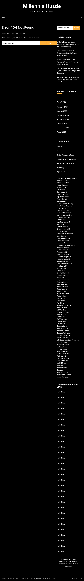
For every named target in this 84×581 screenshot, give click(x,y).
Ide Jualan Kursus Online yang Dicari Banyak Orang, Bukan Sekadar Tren (68, 79)
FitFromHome (61, 324)
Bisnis (59, 151)
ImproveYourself (63, 294)
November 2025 (63, 119)
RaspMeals (61, 301)
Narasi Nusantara (63, 183)
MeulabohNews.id (63, 284)
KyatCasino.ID (62, 266)
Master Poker (62, 201)
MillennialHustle (42, 6)
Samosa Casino (62, 282)
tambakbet (61, 392)
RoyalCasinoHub (63, 280)
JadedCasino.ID (62, 227)
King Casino (61, 224)
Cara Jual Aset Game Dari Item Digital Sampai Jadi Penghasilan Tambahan (68, 70)
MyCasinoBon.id (63, 197)
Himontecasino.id (63, 247)
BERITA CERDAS (63, 180)
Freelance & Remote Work (66, 159)
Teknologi (60, 167)
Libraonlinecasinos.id (64, 264)
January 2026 (62, 111)
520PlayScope (62, 317)
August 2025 (61, 132)
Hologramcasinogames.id (66, 245)
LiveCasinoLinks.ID (63, 222)
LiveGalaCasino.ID (63, 217)
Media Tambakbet (63, 377)
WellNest (60, 365)
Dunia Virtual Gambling (65, 203)
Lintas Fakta (61, 190)
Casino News (61, 208)
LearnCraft (61, 271)
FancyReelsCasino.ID (64, 238)
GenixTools (61, 298)
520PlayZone (62, 310)
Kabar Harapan (62, 185)
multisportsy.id (62, 347)
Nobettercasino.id (63, 259)
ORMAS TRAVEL (63, 342)
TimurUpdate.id (62, 291)
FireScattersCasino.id (64, 206)
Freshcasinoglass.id (64, 257)
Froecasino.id (62, 252)
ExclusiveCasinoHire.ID (65, 234)
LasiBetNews (61, 321)
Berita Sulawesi (62, 338)
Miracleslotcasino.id (64, 243)
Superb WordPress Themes (46, 579)
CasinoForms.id (62, 194)
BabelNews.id (62, 289)
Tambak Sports (62, 372)
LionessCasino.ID (63, 220)
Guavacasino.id (62, 250)
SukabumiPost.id (63, 344)
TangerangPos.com (64, 305)
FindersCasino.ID (63, 231)
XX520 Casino (62, 307)
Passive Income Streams (65, 163)
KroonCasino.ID (62, 268)
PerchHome (61, 303)
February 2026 (62, 107)
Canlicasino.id (62, 192)
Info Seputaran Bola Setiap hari (68, 340)
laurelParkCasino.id (64, 213)
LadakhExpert (62, 363)
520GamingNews (63, 312)
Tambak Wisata (62, 351)
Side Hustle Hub (63, 361)
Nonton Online (62, 349)
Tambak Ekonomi (63, 331)
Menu (4, 17)
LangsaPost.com (63, 358)
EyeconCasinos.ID (63, 229)
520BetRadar (61, 314)
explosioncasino (63, 240)
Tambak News (62, 368)
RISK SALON (61, 356)
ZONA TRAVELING (63, 354)
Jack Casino (61, 236)
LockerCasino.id (63, 210)
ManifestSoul (61, 277)
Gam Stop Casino (63, 254)
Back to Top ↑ (77, 579)
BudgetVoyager (62, 275)
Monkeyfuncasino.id (64, 261)
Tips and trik (61, 172)
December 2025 (63, 115)
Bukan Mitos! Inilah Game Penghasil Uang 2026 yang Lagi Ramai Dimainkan (68, 62)
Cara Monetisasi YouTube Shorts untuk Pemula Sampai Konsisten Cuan (67, 53)
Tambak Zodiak (62, 328)
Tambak (60, 370)
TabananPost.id (62, 287)
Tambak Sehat (62, 326)
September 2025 (63, 128)
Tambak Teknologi (64, 333)
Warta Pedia (61, 187)
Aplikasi (59, 147)
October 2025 (62, 124)
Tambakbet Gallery (64, 375)
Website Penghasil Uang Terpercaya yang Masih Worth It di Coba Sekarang (68, 44)
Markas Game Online (64, 215)
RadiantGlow (61, 296)
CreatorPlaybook (63, 273)
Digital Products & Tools (65, 155)
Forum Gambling (62, 199)
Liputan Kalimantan (63, 335)
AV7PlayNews (62, 319)
